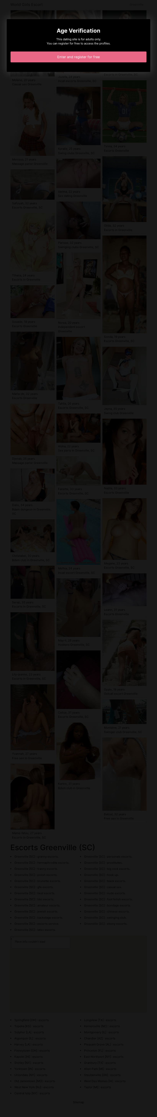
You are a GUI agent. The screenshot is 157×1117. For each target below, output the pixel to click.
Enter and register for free (78, 57)
